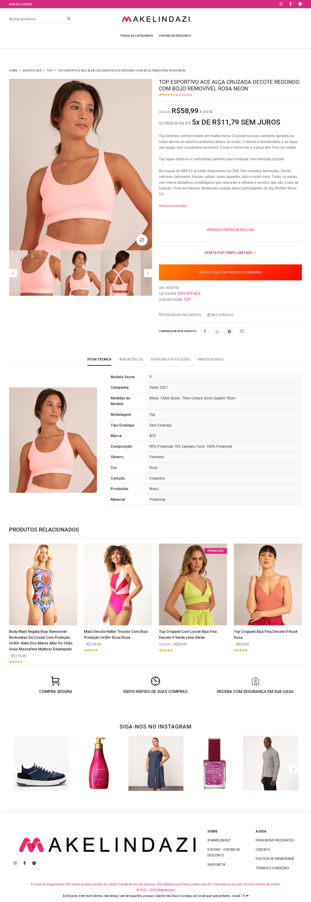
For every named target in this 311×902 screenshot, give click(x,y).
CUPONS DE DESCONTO (174, 35)
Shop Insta (216, 864)
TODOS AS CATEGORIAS (136, 35)
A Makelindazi (218, 840)
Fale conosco (222, 315)
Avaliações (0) (131, 359)
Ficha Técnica (99, 359)
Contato (263, 849)
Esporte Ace (32, 70)
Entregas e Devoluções (170, 359)
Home (13, 70)
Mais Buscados (211, 359)
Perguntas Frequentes (181, 315)
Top (50, 70)
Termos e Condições (272, 868)
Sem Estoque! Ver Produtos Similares (230, 272)
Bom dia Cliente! (20, 4)
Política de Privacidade (275, 859)
